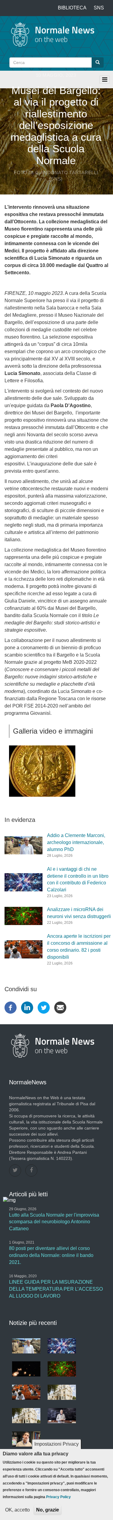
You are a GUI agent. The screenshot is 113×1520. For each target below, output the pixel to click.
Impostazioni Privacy (56, 1444)
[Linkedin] (27, 1007)
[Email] (60, 1007)
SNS (99, 7)
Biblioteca (72, 7)
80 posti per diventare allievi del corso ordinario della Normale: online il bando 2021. (51, 1255)
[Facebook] (11, 1007)
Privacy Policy (58, 1497)
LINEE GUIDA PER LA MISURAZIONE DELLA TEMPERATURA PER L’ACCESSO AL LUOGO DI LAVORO (56, 1289)
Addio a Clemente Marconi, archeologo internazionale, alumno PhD (76, 842)
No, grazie (47, 1509)
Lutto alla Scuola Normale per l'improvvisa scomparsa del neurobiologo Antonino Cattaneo (54, 1221)
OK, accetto (17, 1509)
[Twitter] (44, 1007)
